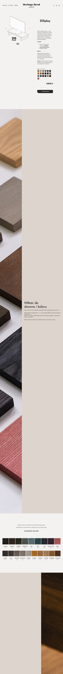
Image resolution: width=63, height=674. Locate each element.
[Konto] (56, 5)
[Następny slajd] (29, 28)
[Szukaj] (54, 5)
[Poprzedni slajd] (6, 28)
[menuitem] (16, 5)
